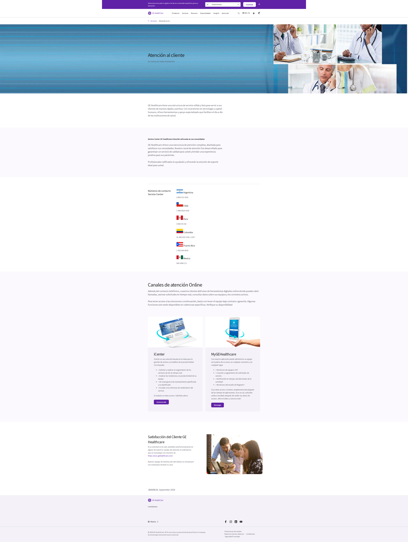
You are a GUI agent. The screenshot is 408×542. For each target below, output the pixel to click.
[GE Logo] (155, 13)
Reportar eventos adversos (234, 534)
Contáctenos (152, 507)
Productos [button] (175, 13)
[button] (238, 13)
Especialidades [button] (205, 13)
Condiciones (250, 534)
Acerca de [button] (225, 13)
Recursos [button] (194, 13)
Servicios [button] (185, 13)
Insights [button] (216, 13)
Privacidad (236, 536)
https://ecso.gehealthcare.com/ (160, 456)
